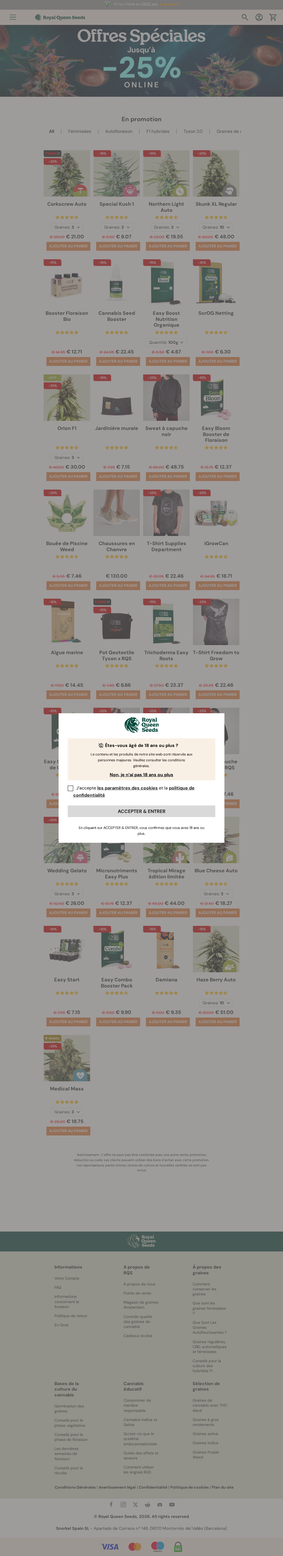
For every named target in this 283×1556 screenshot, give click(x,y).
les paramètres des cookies (127, 788)
